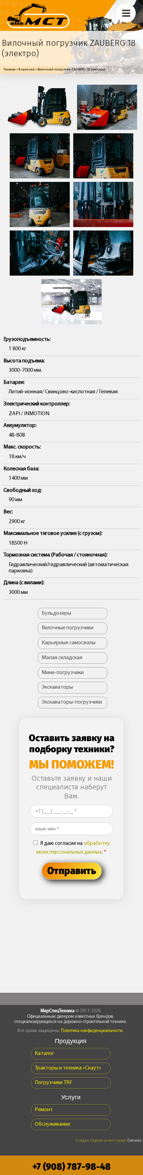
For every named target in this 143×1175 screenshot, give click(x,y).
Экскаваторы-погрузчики (72, 702)
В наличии (26, 70)
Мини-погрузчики (63, 672)
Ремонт (44, 1110)
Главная (9, 70)
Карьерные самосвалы (68, 643)
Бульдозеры (56, 613)
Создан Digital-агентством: (108, 1141)
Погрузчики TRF (53, 1082)
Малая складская (62, 658)
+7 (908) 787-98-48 (71, 1166)
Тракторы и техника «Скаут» (68, 1068)
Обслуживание (52, 1124)
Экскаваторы (57, 687)
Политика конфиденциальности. (92, 1031)
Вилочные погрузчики (67, 628)
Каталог (44, 1053)
